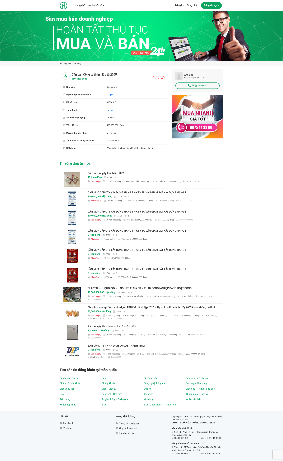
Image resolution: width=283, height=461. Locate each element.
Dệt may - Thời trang (197, 383)
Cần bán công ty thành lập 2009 (106, 173)
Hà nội (110, 110)
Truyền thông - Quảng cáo (115, 399)
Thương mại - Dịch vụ (197, 394)
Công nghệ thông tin (154, 383)
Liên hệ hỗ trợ (126, 433)
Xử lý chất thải (193, 399)
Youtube (67, 428)
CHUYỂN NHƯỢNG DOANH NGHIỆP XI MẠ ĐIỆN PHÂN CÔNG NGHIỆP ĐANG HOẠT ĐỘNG (140, 288)
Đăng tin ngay (211, 5)
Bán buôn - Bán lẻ (69, 378)
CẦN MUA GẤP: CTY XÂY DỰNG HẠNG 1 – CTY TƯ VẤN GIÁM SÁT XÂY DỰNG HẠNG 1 (137, 249)
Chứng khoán (109, 383)
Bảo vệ (105, 378)
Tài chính (148, 394)
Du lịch (110, 94)
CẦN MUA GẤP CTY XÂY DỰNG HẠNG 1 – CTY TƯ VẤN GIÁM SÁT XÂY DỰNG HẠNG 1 (137, 192)
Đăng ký (179, 5)
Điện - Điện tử (109, 388)
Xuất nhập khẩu (68, 404)
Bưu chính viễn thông (197, 378)
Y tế (104, 404)
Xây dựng (149, 399)
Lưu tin (157, 78)
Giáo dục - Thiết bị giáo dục (200, 388)
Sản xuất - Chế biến (112, 394)
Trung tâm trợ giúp (129, 423)
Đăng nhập (192, 5)
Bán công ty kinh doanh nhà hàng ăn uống (112, 326)
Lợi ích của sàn (96, 5)
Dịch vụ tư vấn (67, 388)
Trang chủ (80, 5)
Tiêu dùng (65, 399)
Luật (62, 394)
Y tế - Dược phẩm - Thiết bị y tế (160, 404)
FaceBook (67, 423)
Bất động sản (151, 378)
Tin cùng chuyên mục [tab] (75, 163)
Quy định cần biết (128, 428)
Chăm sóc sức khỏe (70, 383)
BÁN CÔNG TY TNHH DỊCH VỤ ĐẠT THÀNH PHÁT (116, 345)
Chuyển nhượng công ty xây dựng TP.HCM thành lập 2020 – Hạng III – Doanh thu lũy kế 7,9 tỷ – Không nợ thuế (151, 307)
